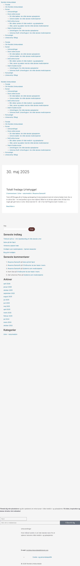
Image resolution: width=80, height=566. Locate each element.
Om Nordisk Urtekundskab (14, 7)
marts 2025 (7, 312)
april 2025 (7, 309)
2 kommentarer (11, 193)
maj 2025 (7, 306)
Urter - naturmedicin (25, 193)
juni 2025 (7, 303)
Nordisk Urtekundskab (8, 2)
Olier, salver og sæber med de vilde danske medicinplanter (29, 26)
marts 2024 (7, 322)
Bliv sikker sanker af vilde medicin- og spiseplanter (26, 23)
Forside (7, 4)
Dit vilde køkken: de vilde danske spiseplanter (25, 16)
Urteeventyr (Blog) (11, 37)
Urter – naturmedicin (10, 334)
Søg (5, 226)
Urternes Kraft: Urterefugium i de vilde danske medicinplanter (30, 33)
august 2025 (8, 296)
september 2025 (9, 293)
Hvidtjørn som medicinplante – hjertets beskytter (20, 249)
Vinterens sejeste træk (11, 245)
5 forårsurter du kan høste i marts (34, 265)
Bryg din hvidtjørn (9, 252)
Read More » (10, 206)
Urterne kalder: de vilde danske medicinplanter (25, 19)
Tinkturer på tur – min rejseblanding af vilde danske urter (22, 239)
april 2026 (7, 284)
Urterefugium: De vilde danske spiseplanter (24, 30)
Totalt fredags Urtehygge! (21, 189)
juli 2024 (6, 319)
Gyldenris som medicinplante (32, 268)
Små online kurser (13, 21)
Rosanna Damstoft (14, 262)
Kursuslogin (9, 35)
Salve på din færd (9, 242)
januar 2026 (8, 287)
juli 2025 (6, 300)
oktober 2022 (8, 325)
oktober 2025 (8, 290)
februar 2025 (8, 316)
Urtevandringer (13, 11)
